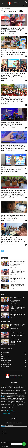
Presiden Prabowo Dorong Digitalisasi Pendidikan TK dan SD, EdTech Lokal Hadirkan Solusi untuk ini (13, 216)
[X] (17, 423)
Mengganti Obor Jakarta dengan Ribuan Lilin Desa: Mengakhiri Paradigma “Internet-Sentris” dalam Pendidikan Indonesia (13, 100)
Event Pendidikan (5, 25)
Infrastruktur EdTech (5, 71)
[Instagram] (10, 423)
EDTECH (3, 165)
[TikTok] (14, 423)
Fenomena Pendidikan (6, 48)
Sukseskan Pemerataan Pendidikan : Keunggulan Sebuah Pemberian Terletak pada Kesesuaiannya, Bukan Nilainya (13, 146)
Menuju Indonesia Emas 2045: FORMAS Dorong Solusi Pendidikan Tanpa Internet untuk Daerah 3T (13, 29)
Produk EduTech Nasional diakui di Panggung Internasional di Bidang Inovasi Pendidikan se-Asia (12, 124)
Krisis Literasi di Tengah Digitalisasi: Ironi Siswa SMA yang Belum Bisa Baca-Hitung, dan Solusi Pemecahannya (14, 52)
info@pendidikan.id (11, 410)
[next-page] (8, 251)
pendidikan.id (4, 33)
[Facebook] (7, 423)
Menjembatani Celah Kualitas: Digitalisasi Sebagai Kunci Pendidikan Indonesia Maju (18, 278)
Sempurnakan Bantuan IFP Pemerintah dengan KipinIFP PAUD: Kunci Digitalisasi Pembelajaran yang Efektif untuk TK (13, 76)
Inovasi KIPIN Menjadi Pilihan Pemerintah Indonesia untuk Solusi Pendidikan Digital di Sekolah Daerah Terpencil (13, 240)
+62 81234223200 (11, 411)
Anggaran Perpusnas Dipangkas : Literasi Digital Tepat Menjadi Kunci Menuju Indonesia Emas (17, 285)
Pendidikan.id (4, 386)
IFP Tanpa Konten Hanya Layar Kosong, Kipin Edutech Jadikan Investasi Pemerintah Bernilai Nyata (13, 169)
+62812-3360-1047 (5, 413)
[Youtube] (20, 423)
